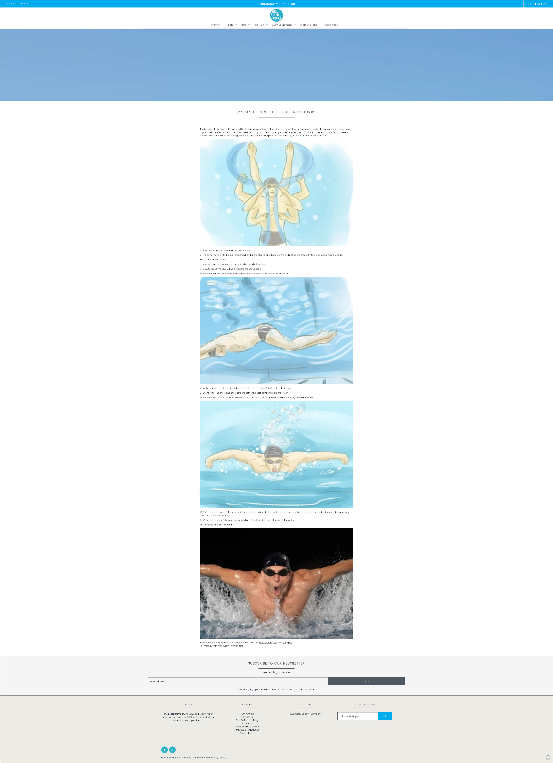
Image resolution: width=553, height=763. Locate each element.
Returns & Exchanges (247, 730)
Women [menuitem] (215, 24)
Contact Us (23, 3)
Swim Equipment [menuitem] (282, 24)
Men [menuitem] (243, 24)
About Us (10, 3)
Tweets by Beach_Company (306, 713)
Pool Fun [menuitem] (259, 24)
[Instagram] (172, 749)
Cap (275, 642)
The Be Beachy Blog (247, 720)
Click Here (238, 645)
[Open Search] (524, 3)
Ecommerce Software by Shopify (209, 757)
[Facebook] (164, 749)
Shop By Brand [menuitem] (308, 24)
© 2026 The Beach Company (176, 757)
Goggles (287, 642)
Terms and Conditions (247, 726)
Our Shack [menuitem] (331, 24)
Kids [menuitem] (230, 24)
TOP (548, 759)
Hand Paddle (265, 642)
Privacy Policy (247, 733)
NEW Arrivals (247, 713)
